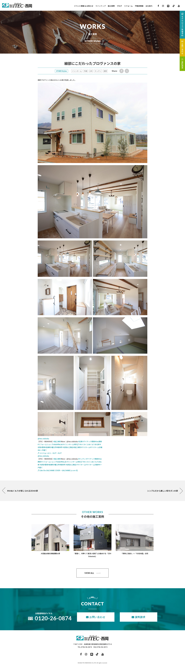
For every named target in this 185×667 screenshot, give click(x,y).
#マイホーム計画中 (92, 464)
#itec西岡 (98, 441)
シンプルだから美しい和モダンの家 (162, 490)
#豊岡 (43, 447)
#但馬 (42, 464)
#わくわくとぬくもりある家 (89, 444)
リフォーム (128, 6)
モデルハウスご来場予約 (182, 26)
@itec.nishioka (43, 438)
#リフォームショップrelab (47, 444)
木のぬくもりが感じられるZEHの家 (22, 490)
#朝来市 (59, 447)
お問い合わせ (97, 616)
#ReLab (60, 444)
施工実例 (111, 6)
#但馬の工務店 (68, 447)
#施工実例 (57, 441)
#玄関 (80, 441)
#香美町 (48, 447)
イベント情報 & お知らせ (83, 6)
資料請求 (140, 616)
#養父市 (54, 447)
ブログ (119, 6)
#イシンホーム (68, 444)
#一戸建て (43, 450)
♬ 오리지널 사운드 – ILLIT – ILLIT (50, 453)
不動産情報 (139, 6)
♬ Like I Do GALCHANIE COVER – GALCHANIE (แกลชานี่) (58, 470)
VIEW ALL (89, 573)
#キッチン (82, 459)
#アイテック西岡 (89, 441)
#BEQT (76, 444)
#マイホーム (85, 447)
